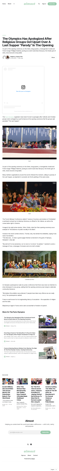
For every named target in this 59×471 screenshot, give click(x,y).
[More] (14, 4)
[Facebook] (31, 444)
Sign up (23, 455)
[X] (28, 444)
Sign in (44, 3)
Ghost (33, 458)
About (29, 455)
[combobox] (53, 469)
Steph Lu (13, 56)
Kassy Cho (19, 56)
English (52, 469)
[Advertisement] (29, 19)
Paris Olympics (9, 117)
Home (4, 3)
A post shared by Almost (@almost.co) (23, 111)
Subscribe (52, 4)
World (9, 3)
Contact (35, 455)
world (4, 35)
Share (53, 57)
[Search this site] (39, 4)
